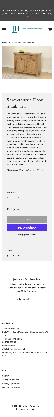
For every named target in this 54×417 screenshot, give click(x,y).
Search (5, 376)
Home (4, 42)
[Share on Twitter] (13, 255)
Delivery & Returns (11, 387)
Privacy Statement (11, 383)
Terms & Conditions (11, 379)
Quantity (11, 192)
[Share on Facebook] (8, 255)
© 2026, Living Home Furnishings (26, 406)
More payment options (27, 234)
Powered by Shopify (27, 409)
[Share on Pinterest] (19, 255)
